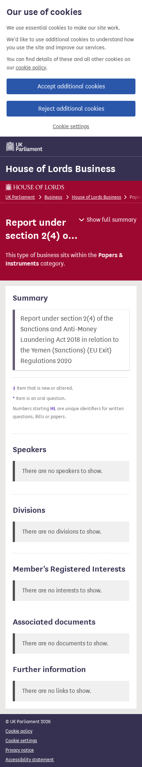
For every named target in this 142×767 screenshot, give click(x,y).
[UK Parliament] (24, 146)
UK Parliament (20, 197)
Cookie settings (71, 126)
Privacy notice (19, 750)
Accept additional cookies (71, 86)
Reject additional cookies (71, 108)
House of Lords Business (60, 169)
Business (53, 197)
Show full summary (112, 219)
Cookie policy (18, 731)
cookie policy (31, 68)
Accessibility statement (29, 759)
